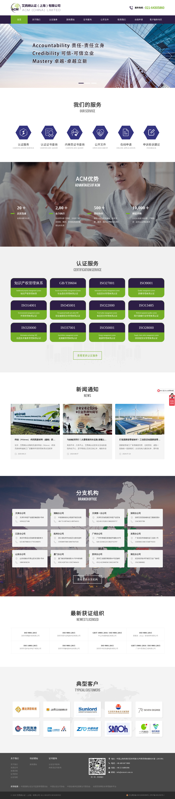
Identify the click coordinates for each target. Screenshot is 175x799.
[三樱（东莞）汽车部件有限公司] (56, 729)
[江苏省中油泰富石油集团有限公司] (56, 710)
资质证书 (14, 768)
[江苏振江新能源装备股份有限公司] (118, 729)
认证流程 (14, 777)
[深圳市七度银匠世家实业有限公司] (87, 710)
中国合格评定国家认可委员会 (78, 786)
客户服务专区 (156, 19)
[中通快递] (26, 729)
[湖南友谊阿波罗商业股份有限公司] (149, 729)
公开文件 (105, 19)
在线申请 (139, 19)
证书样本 (14, 774)
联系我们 (122, 19)
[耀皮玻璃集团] (149, 710)
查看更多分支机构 (87, 579)
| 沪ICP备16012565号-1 (156, 795)
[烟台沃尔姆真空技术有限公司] (118, 710)
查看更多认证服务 (87, 355)
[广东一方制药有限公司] (87, 729)
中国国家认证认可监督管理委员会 (34, 786)
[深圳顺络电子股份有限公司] (26, 710)
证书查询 (87, 19)
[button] (7, 56)
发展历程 (14, 771)
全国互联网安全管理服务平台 (104, 786)
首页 (19, 19)
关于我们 (36, 19)
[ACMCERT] (87, 56)
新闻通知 (70, 19)
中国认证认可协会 (57, 786)
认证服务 (53, 19)
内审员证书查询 (55, 768)
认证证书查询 (54, 764)
